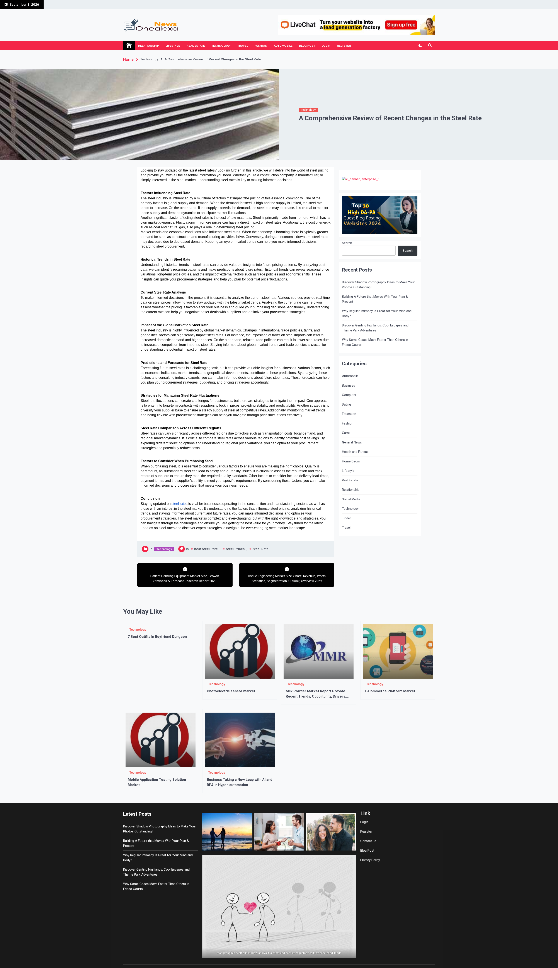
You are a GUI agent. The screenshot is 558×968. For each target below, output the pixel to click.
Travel (242, 45)
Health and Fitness (355, 452)
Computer (349, 395)
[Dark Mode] (420, 45)
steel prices (235, 549)
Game (346, 433)
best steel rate (206, 549)
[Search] (430, 45)
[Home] (129, 45)
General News (352, 442)
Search (347, 243)
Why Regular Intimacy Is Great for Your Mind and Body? (377, 313)
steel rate (261, 549)
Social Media (351, 499)
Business (348, 385)
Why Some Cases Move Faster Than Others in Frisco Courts (375, 342)
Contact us (368, 841)
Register (344, 45)
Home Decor (351, 461)
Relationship (148, 45)
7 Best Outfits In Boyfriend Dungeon (157, 637)
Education (349, 414)
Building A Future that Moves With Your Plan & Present (375, 299)
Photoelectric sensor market (231, 691)
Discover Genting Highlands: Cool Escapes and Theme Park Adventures (375, 327)
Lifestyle (173, 45)
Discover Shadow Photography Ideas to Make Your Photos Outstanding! (378, 284)
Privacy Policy (370, 860)
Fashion (261, 45)
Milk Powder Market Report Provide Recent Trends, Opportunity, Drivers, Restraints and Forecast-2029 (316, 696)
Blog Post (307, 45)
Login (326, 45)
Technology (221, 45)
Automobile (283, 45)
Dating (346, 404)
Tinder (346, 518)
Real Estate (196, 45)
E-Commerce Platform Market (390, 691)
